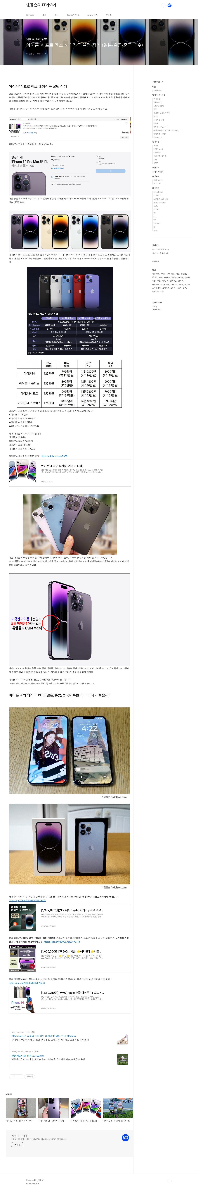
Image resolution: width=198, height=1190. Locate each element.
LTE (168, 274)
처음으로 (30, 14)
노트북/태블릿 (159, 105)
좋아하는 (155, 141)
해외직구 (155, 284)
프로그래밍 (92, 14)
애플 (160, 277)
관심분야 (155, 176)
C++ (155, 227)
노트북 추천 (156, 288)
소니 (172, 284)
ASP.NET (157, 195)
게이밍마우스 (172, 281)
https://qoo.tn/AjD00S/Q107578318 (62, 941)
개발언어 (155, 188)
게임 (173, 274)
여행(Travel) (158, 149)
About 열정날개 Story (160, 249)
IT (176, 284)
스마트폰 (157, 98)
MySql (156, 230)
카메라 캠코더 (159, 119)
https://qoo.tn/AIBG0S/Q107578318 (27, 983)
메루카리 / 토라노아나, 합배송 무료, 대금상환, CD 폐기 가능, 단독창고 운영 (48, 1059)
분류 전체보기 (157, 82)
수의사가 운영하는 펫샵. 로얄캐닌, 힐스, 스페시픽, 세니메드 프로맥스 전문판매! (50, 1039)
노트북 (180, 284)
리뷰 (57, 14)
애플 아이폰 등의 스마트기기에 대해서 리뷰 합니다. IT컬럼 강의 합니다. (39, 1139)
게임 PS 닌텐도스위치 (162, 112)
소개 (44, 14)
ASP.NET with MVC (161, 199)
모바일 (187, 284)
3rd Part (157, 223)
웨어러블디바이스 (160, 133)
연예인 (156, 145)
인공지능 (155, 291)
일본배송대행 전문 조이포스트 (28, 1055)
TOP (169, 1181)
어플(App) (157, 102)
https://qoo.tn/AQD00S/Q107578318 (27, 900)
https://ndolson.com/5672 (54, 456)
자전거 (156, 163)
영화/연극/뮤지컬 (160, 156)
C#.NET (156, 209)
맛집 (155, 159)
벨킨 (184, 288)
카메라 (163, 274)
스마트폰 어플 (73, 14)
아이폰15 (155, 274)
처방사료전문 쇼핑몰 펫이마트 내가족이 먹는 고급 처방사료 (44, 1036)
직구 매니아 (158, 137)
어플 (154, 281)
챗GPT (154, 277)
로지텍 (180, 281)
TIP (155, 220)
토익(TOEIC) (158, 180)
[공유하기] (17, 1077)
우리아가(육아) (158, 172)
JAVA (156, 206)
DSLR (173, 288)
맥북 (155, 109)
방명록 (109, 14)
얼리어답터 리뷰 (158, 95)
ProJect (157, 183)
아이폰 (180, 277)
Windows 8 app (160, 202)
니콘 (162, 291)
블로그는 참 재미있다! (160, 253)
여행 (163, 281)
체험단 (174, 277)
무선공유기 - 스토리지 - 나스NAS (166, 130)
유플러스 (184, 274)
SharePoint (158, 192)
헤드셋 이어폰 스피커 (161, 126)
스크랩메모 (158, 90)
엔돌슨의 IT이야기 (41, 5)
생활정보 (155, 167)
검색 (163, 5)
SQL (155, 216)
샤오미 (179, 288)
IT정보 (156, 116)
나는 (154, 86)
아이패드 (167, 277)
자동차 (156, 123)
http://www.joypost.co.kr (22, 1051)
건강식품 (157, 152)
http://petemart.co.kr (21, 1032)
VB (155, 213)
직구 (177, 274)
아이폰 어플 (164, 284)
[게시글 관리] (20, 1077)
